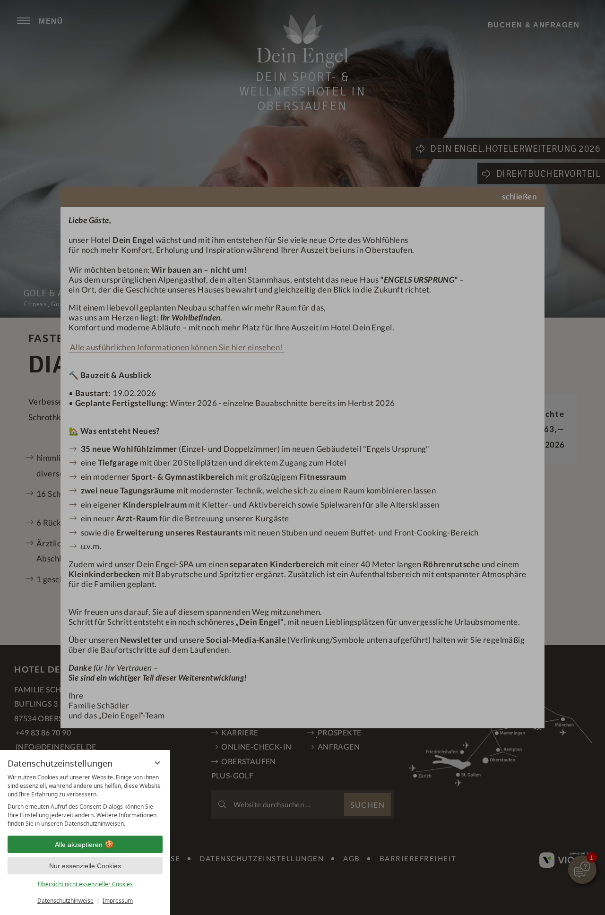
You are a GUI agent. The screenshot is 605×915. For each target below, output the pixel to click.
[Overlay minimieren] (157, 763)
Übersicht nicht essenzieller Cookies (85, 884)
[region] (85, 800)
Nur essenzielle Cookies (85, 866)
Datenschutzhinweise (65, 901)
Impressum (118, 901)
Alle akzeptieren (79, 844)
